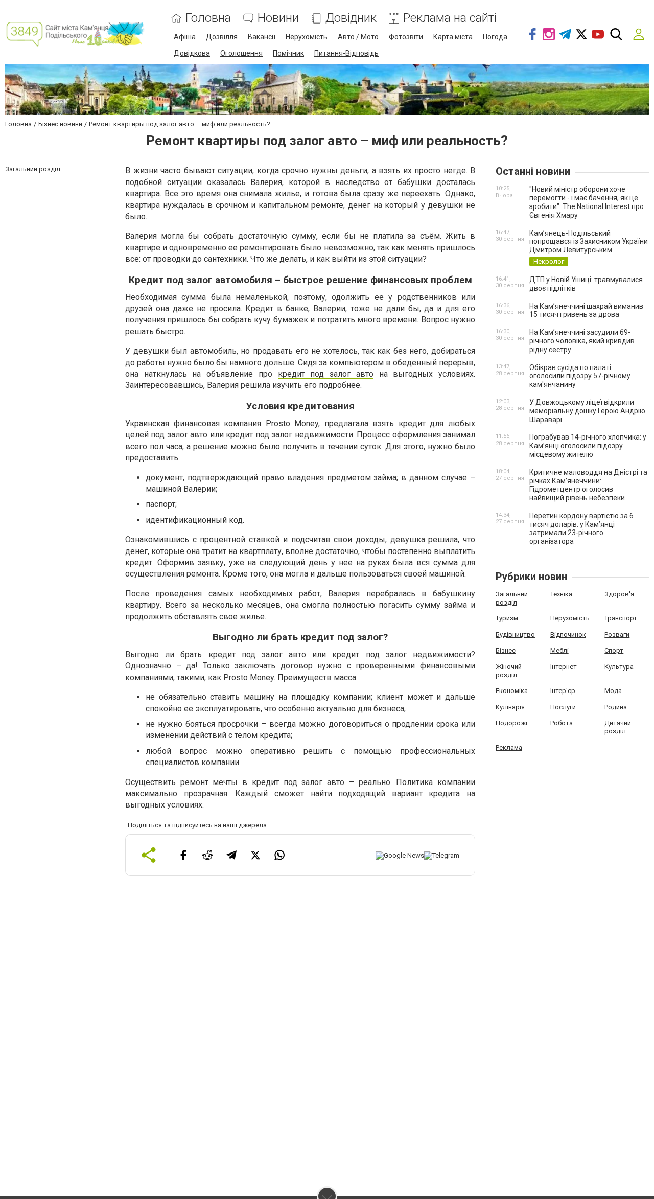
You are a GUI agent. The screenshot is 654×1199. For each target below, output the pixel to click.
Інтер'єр (562, 691)
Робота (561, 723)
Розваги (616, 634)
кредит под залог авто (325, 374)
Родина (615, 707)
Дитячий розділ (617, 727)
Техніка (561, 594)
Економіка (512, 691)
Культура (619, 667)
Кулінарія (510, 707)
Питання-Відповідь (346, 53)
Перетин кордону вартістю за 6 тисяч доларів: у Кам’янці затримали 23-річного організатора (581, 528)
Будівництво (515, 634)
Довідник (351, 18)
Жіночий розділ (509, 671)
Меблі (559, 650)
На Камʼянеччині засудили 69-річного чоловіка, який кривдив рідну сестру (582, 341)
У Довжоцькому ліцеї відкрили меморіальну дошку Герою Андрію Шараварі (587, 411)
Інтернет (563, 667)
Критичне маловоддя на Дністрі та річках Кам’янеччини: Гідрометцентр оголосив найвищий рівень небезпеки (588, 485)
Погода (495, 37)
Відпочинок (568, 634)
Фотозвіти (406, 37)
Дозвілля (222, 37)
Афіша (185, 37)
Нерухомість (307, 37)
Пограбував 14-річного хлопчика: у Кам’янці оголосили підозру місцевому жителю (587, 445)
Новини (278, 18)
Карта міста (453, 37)
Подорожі (511, 723)
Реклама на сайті (450, 18)
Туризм (507, 618)
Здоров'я (619, 594)
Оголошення (241, 53)
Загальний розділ (512, 598)
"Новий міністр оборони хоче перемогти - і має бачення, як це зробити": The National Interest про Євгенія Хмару (586, 202)
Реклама (509, 747)
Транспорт (620, 618)
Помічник (288, 53)
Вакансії (261, 37)
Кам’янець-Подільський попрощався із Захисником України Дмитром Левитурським (588, 242)
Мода (613, 691)
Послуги (563, 707)
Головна (208, 18)
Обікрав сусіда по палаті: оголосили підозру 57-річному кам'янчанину (579, 376)
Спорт (613, 650)
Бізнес (506, 650)
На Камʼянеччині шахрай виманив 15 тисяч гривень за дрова (586, 310)
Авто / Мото (358, 37)
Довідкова (192, 53)
